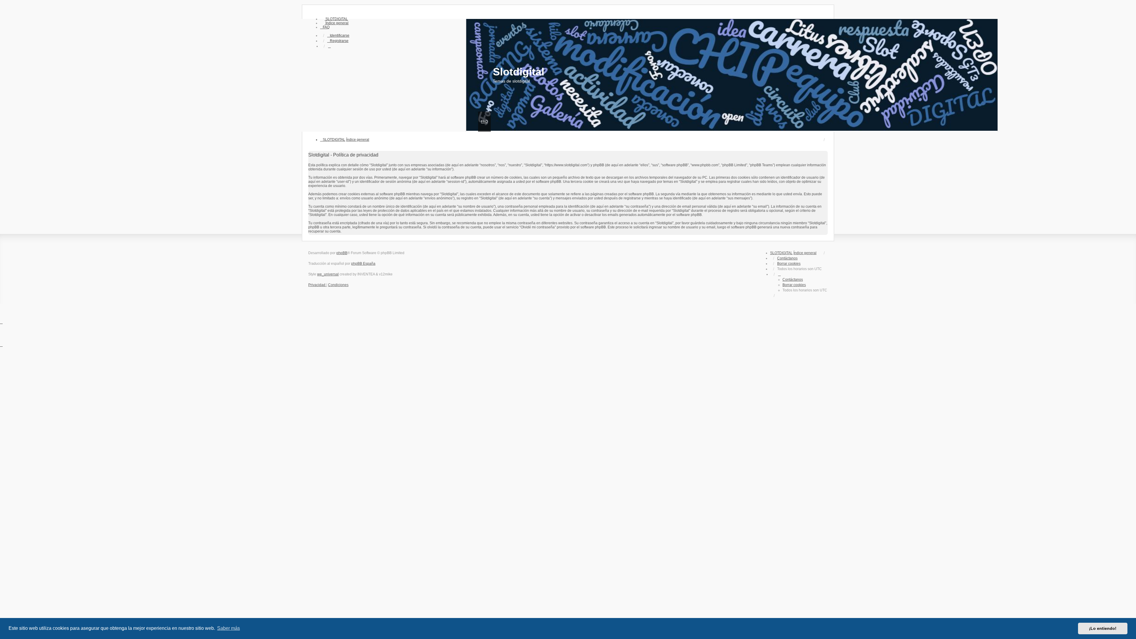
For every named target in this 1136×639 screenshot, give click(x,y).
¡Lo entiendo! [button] (1102, 628)
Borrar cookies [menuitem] (789, 264)
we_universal (328, 274)
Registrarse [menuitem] (339, 41)
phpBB (341, 253)
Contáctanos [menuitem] (787, 258)
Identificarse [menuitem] (339, 35)
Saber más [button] (228, 628)
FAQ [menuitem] (484, 122)
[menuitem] (334, 19)
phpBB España (363, 264)
